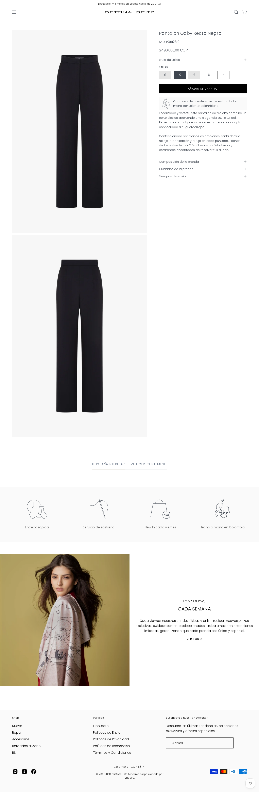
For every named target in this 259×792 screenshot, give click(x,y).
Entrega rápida (37, 527)
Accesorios (21, 739)
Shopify (129, 777)
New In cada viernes (160, 527)
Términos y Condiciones (112, 752)
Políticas (98, 717)
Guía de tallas (169, 60)
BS (14, 752)
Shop (15, 717)
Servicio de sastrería (99, 527)
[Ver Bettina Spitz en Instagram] (15, 771)
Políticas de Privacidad (111, 739)
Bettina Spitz (113, 774)
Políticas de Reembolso (111, 746)
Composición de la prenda (179, 162)
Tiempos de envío (172, 176)
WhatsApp (222, 145)
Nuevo (17, 726)
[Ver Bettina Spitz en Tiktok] (24, 771)
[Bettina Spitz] (129, 12)
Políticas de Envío (107, 732)
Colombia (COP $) (127, 767)
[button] (236, 12)
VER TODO (194, 639)
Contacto (101, 726)
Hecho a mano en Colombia (222, 527)
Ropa (16, 732)
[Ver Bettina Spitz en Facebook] (34, 771)
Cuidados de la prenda (176, 169)
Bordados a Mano (26, 746)
